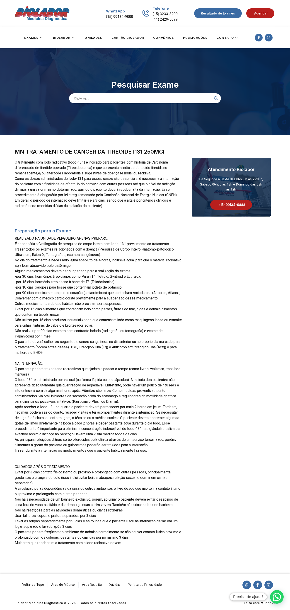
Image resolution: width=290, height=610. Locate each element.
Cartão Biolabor (127, 37)
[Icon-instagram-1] (269, 37)
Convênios (163, 37)
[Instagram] (268, 585)
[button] (231, 205)
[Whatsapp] (246, 585)
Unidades (93, 37)
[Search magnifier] (216, 98)
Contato (225, 37)
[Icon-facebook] (259, 37)
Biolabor (61, 37)
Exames (31, 37)
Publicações (195, 37)
